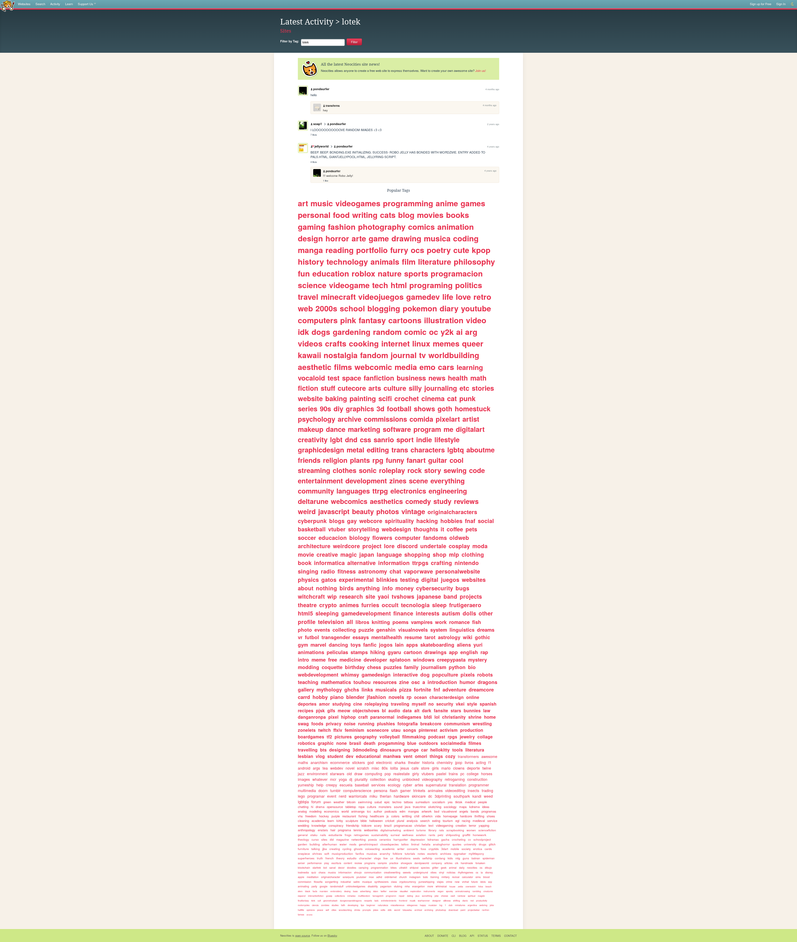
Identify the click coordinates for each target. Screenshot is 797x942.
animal (453, 867)
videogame (349, 285)
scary (378, 825)
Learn (69, 4)
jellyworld (321, 146)
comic (415, 331)
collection (378, 779)
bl (384, 710)
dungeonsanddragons (351, 900)
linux (421, 343)
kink (313, 900)
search (425, 820)
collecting (344, 629)
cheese (444, 895)
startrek (317, 867)
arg (471, 331)
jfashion (376, 696)
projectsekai (473, 909)
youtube (476, 308)
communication (372, 872)
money (404, 588)
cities (333, 909)
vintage (413, 511)
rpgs (452, 736)
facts (315, 891)
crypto (328, 605)
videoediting (455, 790)
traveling (400, 704)
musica (437, 238)
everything (447, 480)
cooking (364, 343)
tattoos (408, 802)
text (430, 825)
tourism (448, 820)
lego (301, 796)
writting (407, 816)
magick (481, 895)
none (341, 743)
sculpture (352, 820)
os (481, 867)
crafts (335, 343)
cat (452, 398)
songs (409, 730)
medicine (350, 659)
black (307, 891)
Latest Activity (306, 21)
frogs (348, 835)
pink (348, 320)
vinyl (441, 872)
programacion (457, 273)
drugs (482, 844)
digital (429, 579)
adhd (379, 877)
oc (433, 331)
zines (397, 480)
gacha (445, 839)
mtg (457, 858)
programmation (379, 867)
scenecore (378, 730)
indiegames (409, 717)
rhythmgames (465, 872)
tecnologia (415, 605)
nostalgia (341, 355)
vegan (441, 891)
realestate (401, 773)
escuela (346, 784)
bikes (394, 867)
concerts (412, 849)
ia (482, 872)
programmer (479, 784)
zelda (460, 886)
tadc (376, 900)
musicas (372, 854)
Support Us (85, 4)
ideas (485, 806)
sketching (434, 806)
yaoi (383, 596)
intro (303, 659)
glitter (435, 867)
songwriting (331, 881)
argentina (472, 905)
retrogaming (455, 779)
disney (489, 872)
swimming (365, 802)
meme (319, 659)
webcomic (373, 366)
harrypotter (401, 839)
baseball (362, 784)
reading (339, 249)
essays (361, 637)
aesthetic (314, 366)
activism (449, 730)
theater (414, 762)
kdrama (474, 806)
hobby (320, 696)
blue (411, 743)
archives (445, 854)
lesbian (305, 756)
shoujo (358, 872)
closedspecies (389, 844)
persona (380, 790)
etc (464, 388)
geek (443, 867)
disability (373, 886)
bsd (436, 811)
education (330, 273)
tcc (369, 811)
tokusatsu (407, 909)
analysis (412, 820)
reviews (466, 501)
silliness (447, 900)
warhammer (424, 900)
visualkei (404, 891)
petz (440, 835)
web (305, 308)
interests (427, 613)
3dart (444, 849)
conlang (440, 858)
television (331, 622)
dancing (338, 644)
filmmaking (414, 736)
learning (470, 367)
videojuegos (381, 296)
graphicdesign (321, 449)
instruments (429, 891)
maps (463, 806)
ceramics (385, 839)
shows (424, 408)
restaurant (349, 816)
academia (318, 820)
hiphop (348, 717)
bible (364, 820)
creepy (331, 784)
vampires (422, 621)
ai (459, 331)
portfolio (372, 249)
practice (393, 863)
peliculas (337, 652)
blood (486, 877)
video (476, 320)
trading (487, 790)
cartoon (413, 652)
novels (396, 696)
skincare (419, 796)
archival (418, 909)
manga (310, 249)
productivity (481, 900)
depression (418, 839)
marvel (318, 644)
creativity (313, 439)
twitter (384, 891)
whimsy (350, 674)
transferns (333, 106)
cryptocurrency (407, 881)
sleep (439, 605)
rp (409, 696)
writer (401, 849)
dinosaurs (390, 750)
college (473, 773)
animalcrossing (462, 891)
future (474, 881)
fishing (362, 816)
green (327, 802)
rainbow (461, 895)
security (444, 704)
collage (485, 736)
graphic (326, 743)
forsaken (480, 863)
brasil (355, 743)
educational (368, 756)
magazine (342, 839)
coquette (332, 667)
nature (390, 273)
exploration (415, 891)
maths (303, 762)
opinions (311, 909)
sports (416, 273)
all (350, 622)
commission (304, 881)
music (321, 203)
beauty (363, 511)
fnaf (470, 521)
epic (387, 802)
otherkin (427, 816)
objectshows (366, 710)
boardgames (311, 736)
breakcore (430, 723)
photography (382, 226)
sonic (367, 470)
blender (355, 696)
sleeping (327, 613)
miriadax (351, 895)
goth (445, 408)
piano (337, 696)
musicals (386, 689)
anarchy (385, 854)
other (486, 613)
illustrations (403, 858)
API (472, 936)
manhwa (392, 756)
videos (310, 343)
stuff (328, 388)
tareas (301, 914)
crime (449, 881)
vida (438, 816)
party (314, 886)
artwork (427, 811)
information (394, 563)
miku (373, 796)
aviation (421, 835)
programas (489, 811)
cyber (407, 784)
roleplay (392, 470)
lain (399, 644)
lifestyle (447, 439)
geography (365, 736)
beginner (371, 905)
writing (365, 214)
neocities (472, 867)
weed (488, 796)
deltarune (313, 501)
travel (308, 296)
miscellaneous (397, 905)
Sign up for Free (760, 4)
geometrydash (330, 900)
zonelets (307, 730)
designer (436, 900)
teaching (308, 681)
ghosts (358, 849)
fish (476, 621)
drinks (357, 909)
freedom (311, 816)
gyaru (394, 652)
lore (389, 546)
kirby (339, 820)
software (397, 429)
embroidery (336, 891)
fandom (374, 355)
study (442, 501)
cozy (450, 756)
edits (383, 909)
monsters (385, 806)
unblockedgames (355, 886)
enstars (323, 830)
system (438, 629)
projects (471, 596)
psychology (316, 419)
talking (315, 849)
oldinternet (391, 877)
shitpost (414, 867)
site (370, 596)
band (450, 596)
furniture (303, 849)
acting (481, 762)
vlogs (377, 858)
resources (385, 681)
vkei (460, 704)
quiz (313, 872)
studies (335, 905)
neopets (368, 900)
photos (387, 511)
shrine (475, 717)
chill (416, 816)
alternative (361, 563)
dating (410, 895)
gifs (331, 710)
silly (415, 388)
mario (446, 768)
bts (323, 750)
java (407, 806)
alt (416, 710)
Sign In (781, 4)
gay (352, 521)
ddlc (390, 909)
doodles (351, 867)
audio (394, 710)
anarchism (319, 762)
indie (424, 439)
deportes (307, 704)
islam (375, 891)
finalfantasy (303, 900)
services (378, 784)
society (466, 849)
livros (469, 762)
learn (330, 820)
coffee (455, 529)
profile (306, 622)
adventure (454, 689)
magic (348, 554)
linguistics (462, 629)
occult (390, 605)
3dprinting (443, 796)
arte (359, 238)
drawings (435, 652)
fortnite (422, 689)
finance (403, 613)
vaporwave (418, 571)
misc (375, 768)
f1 (489, 762)
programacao (403, 825)
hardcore (466, 816)
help (319, 784)
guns (466, 858)
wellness (407, 835)
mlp (454, 554)
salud (378, 802)
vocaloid (311, 378)
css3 (453, 895)
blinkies (387, 579)
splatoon (400, 659)
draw (358, 773)
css (365, 439)
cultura (371, 806)
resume (413, 637)
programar (316, 796)
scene (418, 480)
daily (462, 867)
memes (446, 343)
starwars (337, 773)
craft (363, 717)
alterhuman (329, 844)
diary (449, 308)
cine (357, 704)
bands (475, 811)
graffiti (466, 835)
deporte (473, 768)
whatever (320, 779)
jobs (492, 905)
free (332, 659)
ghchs (351, 689)
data (407, 710)
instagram (415, 877)
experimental (356, 579)
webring (483, 905)
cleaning (303, 820)
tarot (429, 637)
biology (359, 538)
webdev (336, 768)
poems (400, 621)
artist (470, 419)
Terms (496, 936)
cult (319, 900)
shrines (317, 854)
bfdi (428, 717)
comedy (418, 501)
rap (484, 652)
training (434, 877)
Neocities (285, 935)
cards (488, 849)
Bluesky (332, 935)
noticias (451, 872)
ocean (420, 697)
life (447, 296)
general (303, 835)
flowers (382, 538)
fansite (441, 710)
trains (453, 773)
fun (304, 273)
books (457, 214)
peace (320, 909)
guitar (437, 460)
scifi (385, 398)
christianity (454, 717)
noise (350, 723)
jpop (458, 762)
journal (404, 355)
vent (407, 756)
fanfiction (379, 378)
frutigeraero (465, 605)
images (304, 779)
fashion (342, 226)
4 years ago (493, 146)
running (366, 723)
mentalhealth (386, 637)
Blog (462, 936)
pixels (468, 674)
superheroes (306, 858)
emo (427, 366)
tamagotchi (378, 895)
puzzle (366, 629)
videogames (357, 203)
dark (426, 710)
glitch (492, 844)
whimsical (441, 886)
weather (339, 802)
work (441, 621)
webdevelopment (318, 674)
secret (397, 909)
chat (395, 571)
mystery (477, 659)
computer (408, 538)
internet (395, 343)
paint (463, 909)
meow (344, 710)
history (311, 261)
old (349, 773)
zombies (325, 905)
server (301, 863)
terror (472, 825)
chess (374, 667)
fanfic (369, 644)
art (303, 203)
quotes (456, 844)
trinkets (419, 790)
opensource (335, 806)
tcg (440, 905)
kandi (476, 796)
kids (450, 858)
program (427, 429)
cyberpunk (312, 521)
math (478, 378)
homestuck (472, 408)
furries (370, 605)
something (427, 895)
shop (439, 554)
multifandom (364, 895)
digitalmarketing (390, 830)
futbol (312, 637)
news (436, 378)
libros (362, 621)
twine (486, 768)
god (370, 762)
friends (309, 460)
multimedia (307, 790)
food (341, 214)
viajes (440, 881)
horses (486, 773)
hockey (324, 816)
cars (446, 366)
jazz (301, 773)
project (371, 546)
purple (335, 816)
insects (473, 790)
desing (347, 891)
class (394, 881)
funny (395, 460)
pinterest (428, 730)
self (327, 909)
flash (394, 790)
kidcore (367, 825)
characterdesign (446, 697)
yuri (478, 644)
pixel (333, 717)
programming (408, 203)
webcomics (349, 501)
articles (448, 863)
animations (311, 652)
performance (314, 863)
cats (388, 214)
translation (457, 784)
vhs (300, 816)
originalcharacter (330, 877)
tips (362, 905)
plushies (386, 723)
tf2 (329, 736)
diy (338, 408)
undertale (433, 546)
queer (472, 343)
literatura (474, 750)
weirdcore (346, 546)
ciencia (315, 905)
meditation (313, 877)
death (369, 743)
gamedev (423, 296)
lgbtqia (303, 801)
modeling (315, 811)
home (490, 717)
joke (437, 895)
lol (437, 717)
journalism (433, 667)
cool (456, 460)
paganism (385, 886)
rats (441, 830)
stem (300, 891)
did (332, 839)
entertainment (320, 480)
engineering (448, 491)
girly (415, 773)
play (326, 863)
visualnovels (413, 629)
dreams (485, 629)
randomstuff (336, 886)
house (452, 886)
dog (425, 674)
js (387, 816)
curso (315, 839)
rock (414, 470)
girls (435, 768)
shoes (491, 816)
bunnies (472, 710)
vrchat (465, 881)
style (472, 704)
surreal (395, 835)
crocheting (459, 839)
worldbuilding (453, 355)
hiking (377, 652)
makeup (310, 429)
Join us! (480, 70)
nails (323, 835)
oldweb (459, 538)
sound (398, 806)
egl (457, 820)
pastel (441, 773)
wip (332, 596)
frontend (403, 900)
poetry (439, 249)
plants (360, 460)
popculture (445, 674)
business (411, 378)
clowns (459, 768)
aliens (464, 644)
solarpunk (348, 877)
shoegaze (406, 863)
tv (422, 355)
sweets (407, 872)
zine (404, 681)
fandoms (435, 538)
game (379, 238)
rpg (377, 460)
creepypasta (451, 659)
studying (341, 704)
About (429, 936)
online (472, 697)
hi (312, 806)
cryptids (434, 849)
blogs (337, 521)
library (432, 830)
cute (461, 249)
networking (358, 839)
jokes (375, 909)
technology (347, 261)
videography (432, 779)
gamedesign (376, 674)
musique (367, 881)
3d (380, 408)
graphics (360, 408)
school (352, 308)
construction (477, 779)
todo (425, 877)
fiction (308, 388)
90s (325, 408)
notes (421, 854)
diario (465, 900)
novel (350, 768)
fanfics (360, 854)
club (450, 905)
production (471, 730)
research (351, 596)
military (445, 877)
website (310, 398)
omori (421, 756)
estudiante (335, 835)
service (492, 820)
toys (356, 644)
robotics (306, 743)
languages (353, 491)
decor (341, 867)
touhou (362, 681)
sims (478, 877)
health (458, 378)
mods (352, 844)
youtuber (361, 877)
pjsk (320, 710)
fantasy (372, 320)
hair (332, 830)
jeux (417, 895)
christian (420, 825)
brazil (387, 825)
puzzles (393, 667)
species (425, 867)
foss (423, 849)
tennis (357, 830)
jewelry (467, 736)
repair (402, 895)
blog (406, 214)
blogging (383, 308)
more (430, 886)
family (411, 667)
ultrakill (403, 867)
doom (323, 790)
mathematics (336, 681)
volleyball (389, 736)
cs (477, 872)
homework (479, 835)
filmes (474, 743)
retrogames (361, 835)
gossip (329, 895)
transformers (468, 756)
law (486, 710)
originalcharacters (452, 512)
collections (340, 895)
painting (363, 398)
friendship (352, 825)
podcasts (391, 811)
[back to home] (7, 6)
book (305, 563)
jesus (404, 768)
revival (456, 877)
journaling (440, 388)
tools (457, 750)
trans (399, 449)
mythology (329, 689)
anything (368, 588)
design (310, 238)
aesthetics (386, 501)
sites (324, 839)
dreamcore (481, 689)
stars (456, 710)
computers (318, 320)
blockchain (304, 867)
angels (463, 811)
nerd (342, 796)
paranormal (382, 717)
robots (485, 674)
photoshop (441, 909)
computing (373, 773)
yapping (484, 825)
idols (483, 881)
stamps (359, 652)
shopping (417, 554)
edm (403, 811)
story (432, 470)
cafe (415, 768)
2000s (326, 308)
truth (320, 858)
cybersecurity (434, 588)
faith (343, 905)
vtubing (398, 886)
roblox (363, 273)
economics (331, 811)
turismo (421, 830)
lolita (394, 768)
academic (388, 849)
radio (328, 571)
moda (480, 546)
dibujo (488, 867)
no (431, 704)
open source (302, 935)
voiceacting (372, 849)
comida (421, 419)
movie (306, 554)
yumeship (306, 784)
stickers (358, 762)
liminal (415, 844)
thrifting (479, 816)
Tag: (289, 41)
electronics (408, 491)
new (457, 881)
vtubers (428, 773)
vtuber (337, 529)
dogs (321, 331)
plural (400, 820)
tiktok (458, 802)
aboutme (480, 449)
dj (350, 779)
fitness (346, 571)
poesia (372, 839)
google (324, 886)
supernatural (436, 784)
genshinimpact (368, 844)
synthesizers (381, 881)
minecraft (338, 296)
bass (355, 891)
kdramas (433, 839)
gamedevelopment (366, 613)
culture (395, 388)
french (329, 858)
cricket (389, 820)
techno (396, 802)
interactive (405, 674)
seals (416, 858)
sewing (455, 470)
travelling (308, 750)
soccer (307, 538)
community (316, 491)
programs (369, 863)
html (399, 285)
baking (336, 398)
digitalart (470, 429)
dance (335, 429)
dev (349, 756)
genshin (386, 629)
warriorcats (358, 796)
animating (303, 886)
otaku (314, 835)
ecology (394, 784)
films (343, 366)
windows (423, 659)
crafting (441, 563)
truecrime (419, 806)
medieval (479, 820)
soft (326, 854)
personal (314, 214)
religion (335, 460)
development (366, 480)
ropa (361, 806)
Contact (510, 936)
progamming (391, 743)
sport (405, 439)
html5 (305, 613)
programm (391, 895)
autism (451, 613)
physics (308, 579)
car (424, 750)
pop (388, 773)
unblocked (410, 779)
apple (301, 877)
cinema (433, 398)
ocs (417, 249)
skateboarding (437, 644)
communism (457, 723)
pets (471, 529)
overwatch (471, 886)
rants (432, 835)
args (316, 768)
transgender (335, 637)
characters (428, 449)
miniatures (460, 905)
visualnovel (449, 811)
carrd (304, 696)
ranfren (485, 909)
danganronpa (312, 717)
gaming (311, 226)
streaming (314, 470)
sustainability (379, 835)
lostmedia (303, 872)
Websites (24, 4)
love (463, 296)
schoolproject (482, 839)
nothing (326, 588)
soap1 (317, 124)
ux (391, 858)
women (471, 830)
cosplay (459, 546)
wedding (303, 825)
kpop (481, 249)
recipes (305, 710)
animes (349, 605)
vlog (320, 756)
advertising (365, 891)
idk (303, 331)
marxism (324, 891)
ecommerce (340, 762)
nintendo (467, 563)
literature (434, 261)
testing (409, 579)
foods (317, 723)
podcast (436, 736)
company (437, 863)
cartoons (405, 320)
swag (303, 723)
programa (344, 830)
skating (394, 779)
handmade (467, 863)
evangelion (418, 886)
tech (380, 285)
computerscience (357, 790)
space (351, 378)
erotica (477, 849)
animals (384, 261)
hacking (427, 521)
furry (399, 249)
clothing (473, 554)
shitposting (453, 835)
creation (461, 825)
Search (40, 4)
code (477, 470)
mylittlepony (476, 854)
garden (302, 844)
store (425, 768)
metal (355, 449)
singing (308, 571)
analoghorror (441, 844)
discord (407, 546)
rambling (476, 891)
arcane (309, 914)
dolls (469, 613)
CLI (454, 936)
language (389, 554)
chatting (303, 806)
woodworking (345, 909)
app (453, 652)
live (385, 858)
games (473, 203)
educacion (333, 538)
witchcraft (311, 596)
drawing (406, 238)
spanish (488, 704)
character (365, 858)
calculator (467, 877)
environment (317, 773)
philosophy (474, 261)
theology (303, 839)
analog (302, 811)
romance (459, 621)
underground (420, 872)
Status (483, 936)
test (334, 378)
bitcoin (351, 802)
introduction (442, 681)
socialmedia (453, 743)
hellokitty (440, 750)
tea (325, 768)
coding (466, 238)
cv (469, 839)
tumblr (335, 790)
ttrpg (380, 491)
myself (419, 704)
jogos (385, 644)
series (307, 408)
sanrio (384, 439)
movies (430, 214)
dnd (351, 439)
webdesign (396, 529)
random (387, 331)
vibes (433, 872)
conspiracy (336, 825)
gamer (405, 790)
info (387, 588)
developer (375, 659)
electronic (384, 762)
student (335, 756)
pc (462, 773)
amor (324, 704)
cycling (346, 849)
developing (353, 905)
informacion (345, 872)
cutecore (352, 388)
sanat (332, 867)
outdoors (428, 743)
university (470, 844)
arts (374, 388)
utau (396, 730)
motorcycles (303, 905)
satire (356, 881)
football (399, 408)
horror (337, 238)
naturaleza (383, 905)
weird (307, 511)
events (322, 629)
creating (334, 849)
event (331, 796)
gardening (351, 331)
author (378, 811)
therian (385, 796)
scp (490, 881)
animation (455, 226)
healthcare (377, 816)
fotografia (407, 723)
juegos (450, 579)
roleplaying (376, 704)
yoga (343, 779)
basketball (312, 529)
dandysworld (421, 863)
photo (305, 629)
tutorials (410, 854)
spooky (449, 891)
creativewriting (392, 872)
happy (423, 905)
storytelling (363, 529)
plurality (361, 779)
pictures (343, 736)
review (358, 863)
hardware (401, 796)
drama (320, 806)
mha (407, 886)
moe (371, 877)
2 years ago (493, 124)
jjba (324, 849)
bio (472, 667)
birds (347, 588)
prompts (367, 909)
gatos (328, 579)
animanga (357, 811)
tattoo (405, 844)
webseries (371, 830)
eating (436, 820)
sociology (450, 806)
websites (474, 579)
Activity (55, 4)
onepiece (304, 854)
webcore (370, 521)
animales (435, 790)
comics (421, 226)
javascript (334, 511)
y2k (447, 331)
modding (308, 667)
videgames (412, 905)
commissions (385, 419)
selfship (427, 858)
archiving (428, 909)
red (472, 900)
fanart (416, 460)
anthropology (306, 830)
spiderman (489, 858)
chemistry (445, 762)
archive (349, 419)
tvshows (403, 596)
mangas (413, 811)
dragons (487, 681)
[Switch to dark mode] (792, 4)
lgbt (336, 439)
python (457, 667)
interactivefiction (316, 895)
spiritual (471, 895)
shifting (456, 900)
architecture (314, 546)
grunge (411, 750)
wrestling (482, 723)
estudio (352, 858)
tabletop (350, 806)
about (305, 588)
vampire (382, 863)
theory (340, 858)
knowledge (319, 825)
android (304, 768)
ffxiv (337, 730)
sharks (400, 762)
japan (366, 554)
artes (419, 784)
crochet (406, 398)
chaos (322, 872)
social (486, 521)
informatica (329, 563)
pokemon (420, 308)
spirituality (399, 521)
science (312, 285)
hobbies (451, 521)
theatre (307, 605)
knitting (381, 621)
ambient (408, 830)
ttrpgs (420, 563)
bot (325, 867)
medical (470, 802)
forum (316, 801)
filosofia (318, 881)
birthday (355, 667)
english (469, 652)
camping (363, 867)
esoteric (432, 854)
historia (428, 762)
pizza (405, 689)
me (448, 429)
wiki (467, 637)
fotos (480, 886)
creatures (488, 891)
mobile (455, 849)
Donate (442, 936)
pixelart (448, 419)
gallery (306, 689)
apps (412, 644)
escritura (336, 863)
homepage (450, 816)
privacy (333, 723)
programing (431, 285)
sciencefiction (487, 830)
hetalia (426, 844)
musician (432, 905)
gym (303, 644)
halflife (301, 909)
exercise (393, 891)
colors (395, 816)
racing (466, 820)
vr (300, 637)
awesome (489, 756)
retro (482, 296)
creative (327, 554)
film (409, 261)
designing (339, 750)
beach (488, 886)
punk (467, 398)
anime (447, 203)
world (345, 811)
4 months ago (492, 89)
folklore (397, 854)
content (348, 863)
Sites (285, 31)
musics (332, 872)
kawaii (309, 355)
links (367, 689)
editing (378, 449)
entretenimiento (388, 900)
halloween (376, 820)
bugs (462, 588)
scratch (363, 768)
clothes (344, 470)
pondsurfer (321, 89)
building (315, 844)
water (343, 844)
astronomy (372, 571)
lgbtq (455, 449)
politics (468, 285)
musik (412, 900)
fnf (437, 689)
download (453, 909)
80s (385, 768)
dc (430, 796)
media (406, 366)
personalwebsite (457, 571)
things (436, 756)
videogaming (444, 825)
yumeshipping (426, 881)
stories (483, 388)
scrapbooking (455, 830)
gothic (482, 637)
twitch (324, 730)
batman (476, 858)
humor (467, 681)
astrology (449, 637)
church (403, 877)
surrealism (423, 802)
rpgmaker (460, 854)
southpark (462, 796)
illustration (443, 320)
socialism (438, 802)
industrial (346, 881)
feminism (354, 730)
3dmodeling (365, 750)
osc (415, 681)
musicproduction (342, 854)
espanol (302, 895)
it (442, 529)
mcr (333, 779)
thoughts (426, 529)
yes (450, 802)
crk (456, 863)
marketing (364, 429)
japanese (429, 596)
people (482, 802)
